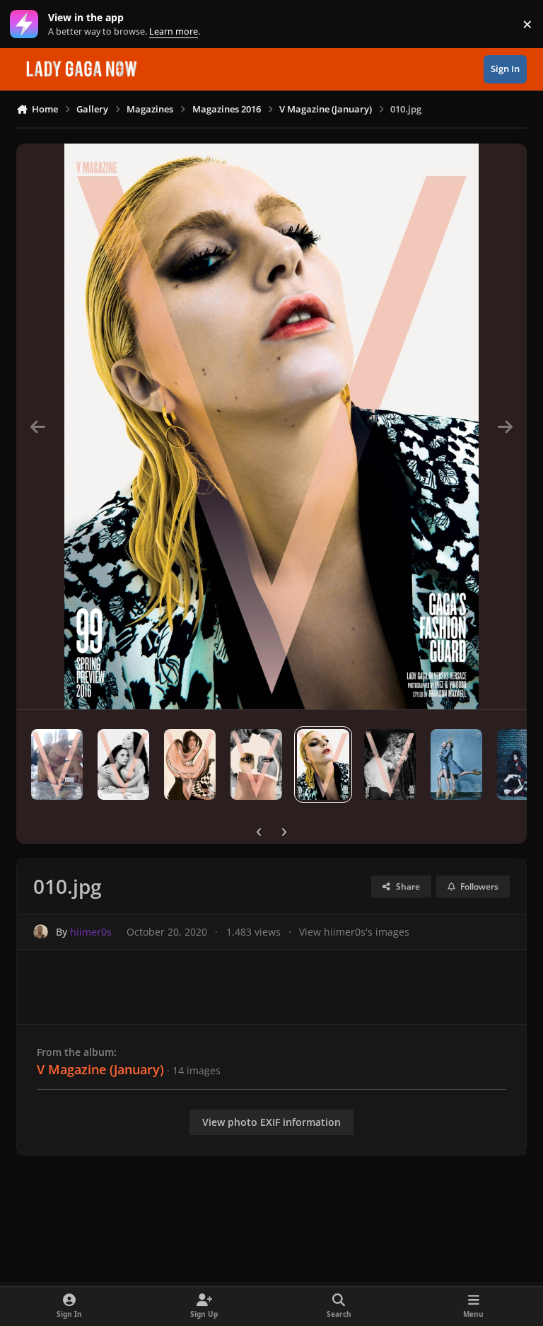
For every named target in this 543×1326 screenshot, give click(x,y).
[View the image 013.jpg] (123, 764)
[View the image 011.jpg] (256, 764)
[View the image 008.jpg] (390, 764)
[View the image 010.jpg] (323, 764)
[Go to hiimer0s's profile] (40, 931)
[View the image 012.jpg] (190, 764)
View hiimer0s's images (354, 931)
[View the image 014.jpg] (57, 764)
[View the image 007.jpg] (456, 764)
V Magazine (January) (100, 1069)
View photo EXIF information (271, 1122)
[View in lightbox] (271, 426)
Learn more (27, 24)
